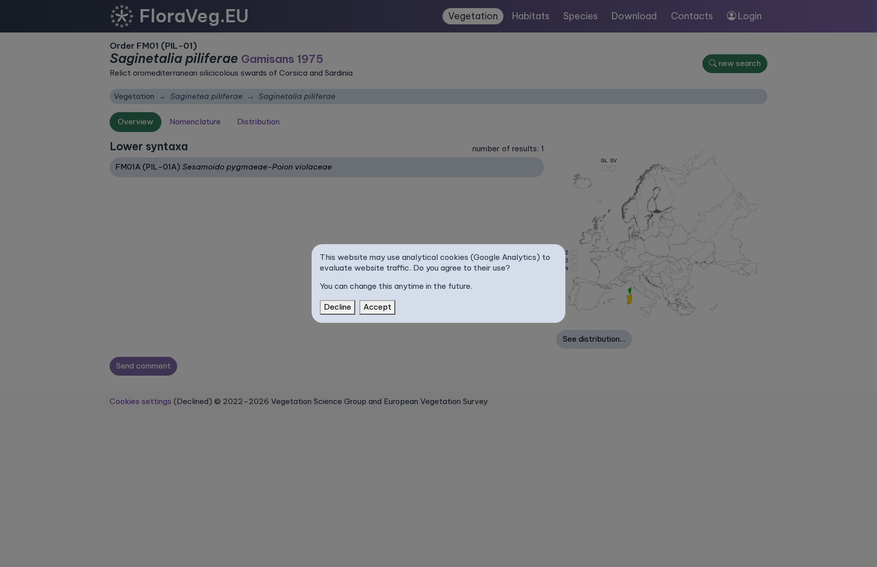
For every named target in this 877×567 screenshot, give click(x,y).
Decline (337, 307)
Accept (377, 307)
